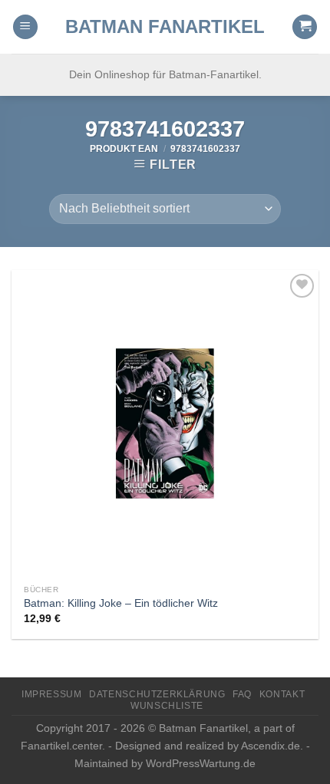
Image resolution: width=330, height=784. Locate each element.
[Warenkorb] (304, 27)
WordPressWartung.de (201, 763)
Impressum (51, 694)
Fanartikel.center (61, 746)
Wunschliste (166, 705)
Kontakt (282, 694)
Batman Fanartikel (165, 27)
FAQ (242, 694)
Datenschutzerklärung (157, 694)
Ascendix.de (270, 746)
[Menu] (25, 27)
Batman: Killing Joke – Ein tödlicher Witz (121, 603)
